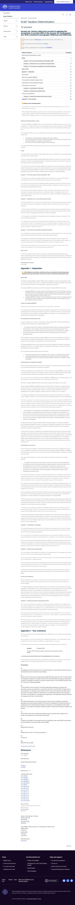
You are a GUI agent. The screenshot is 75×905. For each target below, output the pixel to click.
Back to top (69, 845)
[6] (57, 284)
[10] (24, 458)
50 (70, 93)
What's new (28, 1)
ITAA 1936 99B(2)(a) (25, 781)
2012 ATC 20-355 (25, 821)
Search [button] (8, 22)
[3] (41, 226)
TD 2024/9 (45, 43)
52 (70, 96)
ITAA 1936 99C (24, 784)
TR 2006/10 (23, 765)
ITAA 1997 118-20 (24, 797)
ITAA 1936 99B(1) (24, 777)
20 (70, 77)
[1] (52, 127)
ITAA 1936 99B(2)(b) (25, 782)
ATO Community (38, 1)
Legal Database (49, 1)
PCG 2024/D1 (24, 840)
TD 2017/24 (23, 767)
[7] (48, 323)
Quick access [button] (9, 32)
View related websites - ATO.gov (34, 898)
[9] (21, 735)
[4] (21, 699)
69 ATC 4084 (24, 832)
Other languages (52, 880)
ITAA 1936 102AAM (25, 786)
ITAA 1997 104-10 (24, 790)
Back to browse (24, 18)
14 (70, 66)
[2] (21, 675)
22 (70, 80)
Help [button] (7, 37)
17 (70, 69)
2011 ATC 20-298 (24, 809)
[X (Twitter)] (67, 880)
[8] (61, 406)
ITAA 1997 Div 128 (25, 798)
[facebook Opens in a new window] (64, 880)
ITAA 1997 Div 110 (25, 791)
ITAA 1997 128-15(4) (25, 800)
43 (70, 88)
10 (70, 63)
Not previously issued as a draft (28, 746)
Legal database (7, 16)
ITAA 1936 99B (24, 775)
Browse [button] (8, 27)
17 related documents (32, 18)
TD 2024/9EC (49, 47)
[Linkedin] (71, 880)
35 (70, 85)
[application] (11, 28)
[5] (52, 282)
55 (70, 99)
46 (70, 90)
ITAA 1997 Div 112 (25, 793)
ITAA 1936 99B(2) (24, 779)
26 (70, 82)
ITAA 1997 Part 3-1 (25, 788)
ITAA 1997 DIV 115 (25, 795)
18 (70, 71)
